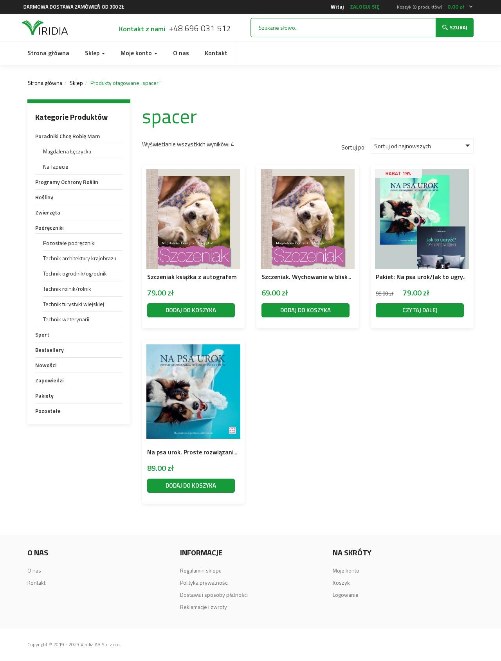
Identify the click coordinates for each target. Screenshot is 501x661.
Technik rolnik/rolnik (67, 289)
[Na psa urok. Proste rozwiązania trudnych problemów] (193, 349)
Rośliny (44, 197)
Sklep (93, 53)
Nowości (45, 365)
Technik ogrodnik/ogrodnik (75, 273)
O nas (181, 53)
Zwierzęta (47, 212)
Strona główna (48, 53)
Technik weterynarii (66, 319)
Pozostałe (48, 411)
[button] (435, 7)
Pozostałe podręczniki (69, 243)
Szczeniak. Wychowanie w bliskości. (310, 276)
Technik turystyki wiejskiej (73, 304)
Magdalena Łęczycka (67, 151)
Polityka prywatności (204, 582)
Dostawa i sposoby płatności (214, 595)
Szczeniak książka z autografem (192, 276)
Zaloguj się (364, 7)
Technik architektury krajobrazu (79, 258)
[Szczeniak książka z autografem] (193, 174)
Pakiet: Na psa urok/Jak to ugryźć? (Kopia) (434, 276)
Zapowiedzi (49, 380)
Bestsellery (49, 350)
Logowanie (346, 595)
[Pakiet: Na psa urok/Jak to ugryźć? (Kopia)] (422, 176)
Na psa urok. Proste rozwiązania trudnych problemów (221, 452)
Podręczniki (49, 227)
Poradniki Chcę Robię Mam (67, 136)
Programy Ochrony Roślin (66, 182)
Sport (42, 334)
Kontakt (216, 53)
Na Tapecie (55, 166)
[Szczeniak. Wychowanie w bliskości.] (308, 174)
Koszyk (341, 582)
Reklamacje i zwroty (203, 607)
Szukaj (458, 27)
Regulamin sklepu (201, 570)
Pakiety (44, 395)
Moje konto (137, 53)
